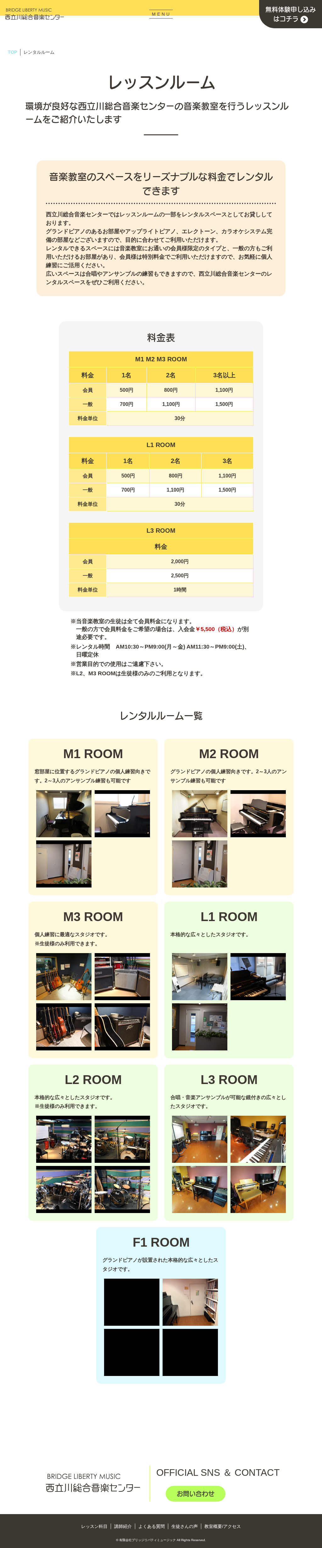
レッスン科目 (94, 1526)
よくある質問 (151, 1526)
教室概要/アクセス (222, 1526)
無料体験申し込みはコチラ (290, 14)
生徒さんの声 (184, 1526)
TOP (12, 52)
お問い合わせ (195, 1494)
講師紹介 (123, 1526)
